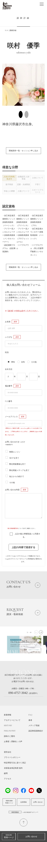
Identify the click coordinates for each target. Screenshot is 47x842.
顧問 (6, 773)
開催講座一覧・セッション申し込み (23, 151)
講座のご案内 (9, 736)
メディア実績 (33, 725)
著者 (30, 720)
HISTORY (8, 725)
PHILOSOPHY (10, 731)
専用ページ (9, 802)
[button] (41, 632)
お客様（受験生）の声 (13, 741)
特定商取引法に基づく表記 (15, 763)
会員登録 (23, 802)
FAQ (30, 715)
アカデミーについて (12, 720)
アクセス (7, 779)
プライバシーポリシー (18, 559)
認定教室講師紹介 (35, 731)
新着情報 (7, 715)
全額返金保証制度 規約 (13, 768)
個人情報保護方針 (13, 528)
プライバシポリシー (12, 757)
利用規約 (31, 559)
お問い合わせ (38, 802)
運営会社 (7, 752)
